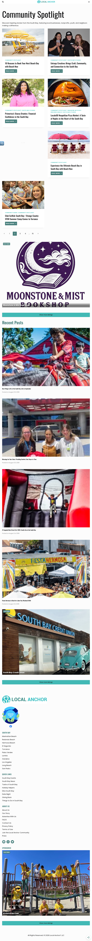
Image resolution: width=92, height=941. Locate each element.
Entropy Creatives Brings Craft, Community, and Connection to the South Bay (68, 65)
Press (4, 836)
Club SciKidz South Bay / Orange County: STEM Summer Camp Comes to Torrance (22, 217)
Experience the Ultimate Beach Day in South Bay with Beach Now (66, 167)
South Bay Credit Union (13, 672)
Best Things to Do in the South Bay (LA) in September (16, 389)
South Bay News (8, 781)
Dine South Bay (8, 791)
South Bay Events (9, 778)
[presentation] (23, 42)
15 (33, 233)
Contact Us (6, 823)
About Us (5, 810)
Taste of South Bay (9, 784)
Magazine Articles (74, 110)
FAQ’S (4, 820)
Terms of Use (7, 829)
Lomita (5, 756)
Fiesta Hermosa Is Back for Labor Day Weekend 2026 (16, 601)
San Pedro (6, 768)
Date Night (6, 794)
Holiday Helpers (8, 788)
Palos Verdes (7, 752)
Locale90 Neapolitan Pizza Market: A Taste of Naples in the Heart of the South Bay (68, 117)
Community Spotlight (13, 60)
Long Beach (6, 765)
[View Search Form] (2, 1)
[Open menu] (88, 2)
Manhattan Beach (9, 736)
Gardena (5, 759)
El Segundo (6, 746)
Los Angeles (7, 762)
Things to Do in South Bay (12, 800)
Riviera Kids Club (11, 913)
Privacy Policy (7, 826)
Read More (11, 71)
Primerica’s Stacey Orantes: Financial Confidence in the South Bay (20, 115)
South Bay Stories (74, 60)
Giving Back (7, 797)
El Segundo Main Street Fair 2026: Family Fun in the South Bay (19, 530)
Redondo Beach (56, 112)
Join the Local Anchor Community (15, 832)
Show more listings (46, 315)
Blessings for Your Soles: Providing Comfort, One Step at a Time (19, 459)
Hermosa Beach (8, 743)
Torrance (6, 749)
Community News (11, 212)
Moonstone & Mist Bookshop (16, 305)
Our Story (6, 813)
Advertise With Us (9, 816)
